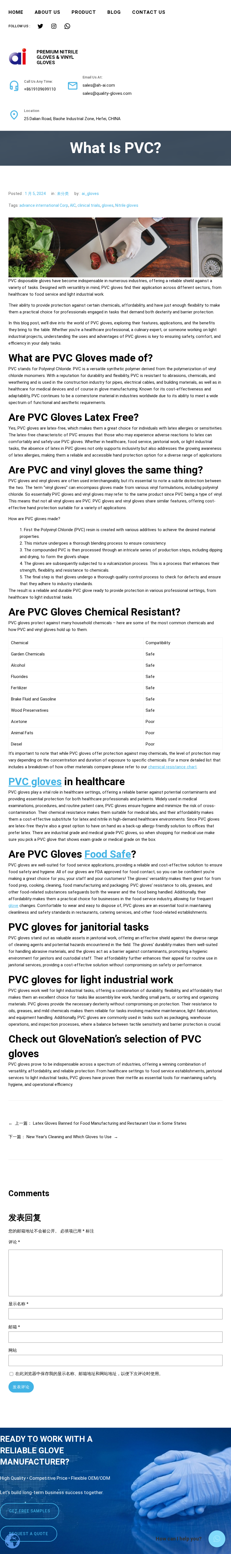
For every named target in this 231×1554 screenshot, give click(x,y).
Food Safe (108, 854)
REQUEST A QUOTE (28, 1533)
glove (13, 905)
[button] (216, 1538)
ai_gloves (90, 193)
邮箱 (14, 1327)
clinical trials (88, 205)
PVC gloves (35, 782)
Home (15, 12)
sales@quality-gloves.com (107, 93)
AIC (73, 205)
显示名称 (18, 1303)
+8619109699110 (40, 89)
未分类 (63, 193)
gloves (108, 205)
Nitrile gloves (126, 205)
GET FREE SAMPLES (29, 1511)
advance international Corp (43, 205)
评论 (14, 1242)
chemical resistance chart (172, 766)
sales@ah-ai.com (99, 85)
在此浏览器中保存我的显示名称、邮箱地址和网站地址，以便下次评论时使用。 (89, 1373)
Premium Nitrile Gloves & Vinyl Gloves (57, 57)
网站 (12, 1350)
